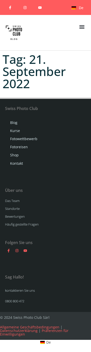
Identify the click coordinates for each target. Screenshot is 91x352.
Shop (14, 155)
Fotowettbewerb (23, 138)
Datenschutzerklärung (19, 330)
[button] (82, 27)
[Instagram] (25, 7)
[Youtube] (40, 7)
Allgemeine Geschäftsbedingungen (29, 327)
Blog (13, 122)
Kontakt (16, 163)
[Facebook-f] (10, 7)
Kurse (15, 130)
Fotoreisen (19, 146)
